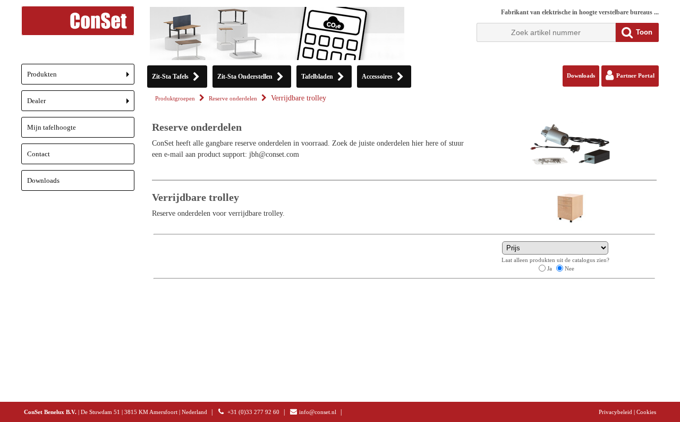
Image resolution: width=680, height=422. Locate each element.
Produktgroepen (175, 99)
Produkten (80, 77)
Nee (569, 269)
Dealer (80, 104)
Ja (549, 269)
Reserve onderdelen (233, 99)
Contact (38, 154)
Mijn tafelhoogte (51, 127)
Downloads (43, 180)
